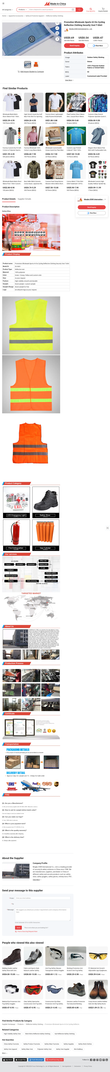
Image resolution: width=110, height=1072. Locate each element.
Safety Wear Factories (51, 1044)
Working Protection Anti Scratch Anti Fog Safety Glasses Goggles (75, 970)
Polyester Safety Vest (44, 1049)
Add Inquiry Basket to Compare (32, 71)
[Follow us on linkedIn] (107, 1060)
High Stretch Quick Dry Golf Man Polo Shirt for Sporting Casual (33, 115)
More (4, 1053)
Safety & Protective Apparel (35, 16)
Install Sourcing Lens (56, 1060)
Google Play (21, 1060)
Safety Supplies (69, 1044)
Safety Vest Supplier (62, 1049)
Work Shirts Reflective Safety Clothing (37, 1034)
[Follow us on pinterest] (103, 1060)
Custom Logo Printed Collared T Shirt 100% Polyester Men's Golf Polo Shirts (75, 149)
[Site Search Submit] (79, 9)
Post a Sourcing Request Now (26, 931)
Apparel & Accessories (15, 16)
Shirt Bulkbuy (78, 1049)
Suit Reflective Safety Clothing (65, 1034)
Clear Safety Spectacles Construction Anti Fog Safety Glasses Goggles (33, 1003)
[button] (3, 3)
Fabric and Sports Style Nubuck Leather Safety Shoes (31, 970)
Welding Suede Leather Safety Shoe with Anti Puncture (9, 970)
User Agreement (66, 1066)
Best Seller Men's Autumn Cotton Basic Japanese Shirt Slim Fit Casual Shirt (33, 182)
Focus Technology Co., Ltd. (40, 1066)
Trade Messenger (36, 1060)
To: (13, 904)
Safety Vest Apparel (10, 1049)
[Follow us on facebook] (91, 1060)
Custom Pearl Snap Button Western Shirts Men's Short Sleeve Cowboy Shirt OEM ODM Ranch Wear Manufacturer (54, 182)
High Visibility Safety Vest (12, 1034)
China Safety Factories (11, 1044)
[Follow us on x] (94, 1060)
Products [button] (22, 10)
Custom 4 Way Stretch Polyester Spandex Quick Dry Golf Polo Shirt (97, 115)
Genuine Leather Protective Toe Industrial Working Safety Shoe (76, 1003)
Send (18, 928)
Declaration (77, 1066)
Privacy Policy (88, 1066)
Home (4, 16)
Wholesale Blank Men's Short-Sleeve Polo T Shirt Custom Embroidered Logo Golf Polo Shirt (12, 115)
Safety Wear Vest (27, 1049)
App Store (7, 1060)
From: (12, 898)
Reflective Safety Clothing (54, 16)
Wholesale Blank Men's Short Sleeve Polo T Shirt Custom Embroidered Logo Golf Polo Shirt (12, 182)
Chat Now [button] (99, 46)
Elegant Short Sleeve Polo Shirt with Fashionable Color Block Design (97, 149)
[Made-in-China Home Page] (55, 4)
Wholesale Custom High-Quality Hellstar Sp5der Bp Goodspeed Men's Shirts (96, 182)
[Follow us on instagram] (97, 1060)
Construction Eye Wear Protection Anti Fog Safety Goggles (54, 1003)
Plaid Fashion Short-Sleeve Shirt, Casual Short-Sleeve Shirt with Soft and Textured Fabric (76, 115)
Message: (11, 910)
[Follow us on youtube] (100, 1060)
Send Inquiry (74, 46)
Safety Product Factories (31, 1044)
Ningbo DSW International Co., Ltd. (80, 29)
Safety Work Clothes (85, 1044)
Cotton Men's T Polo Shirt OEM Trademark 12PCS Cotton (75, 182)
